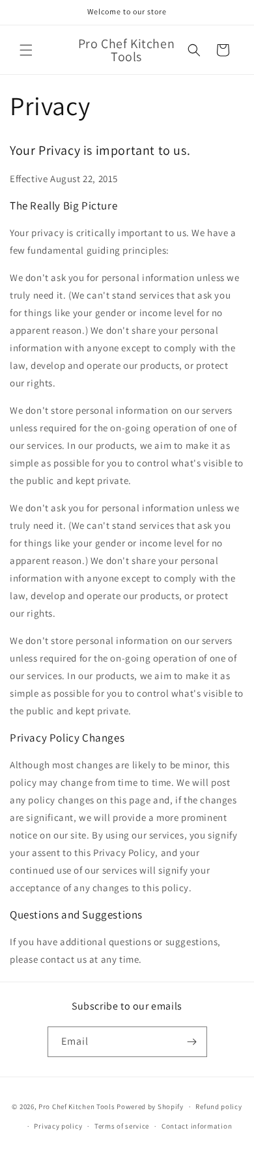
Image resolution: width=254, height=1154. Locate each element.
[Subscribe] (192, 1042)
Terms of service (121, 1126)
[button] (26, 50)
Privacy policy (58, 1126)
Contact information (197, 1126)
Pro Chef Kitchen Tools (76, 1106)
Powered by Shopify (150, 1106)
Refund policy (218, 1106)
